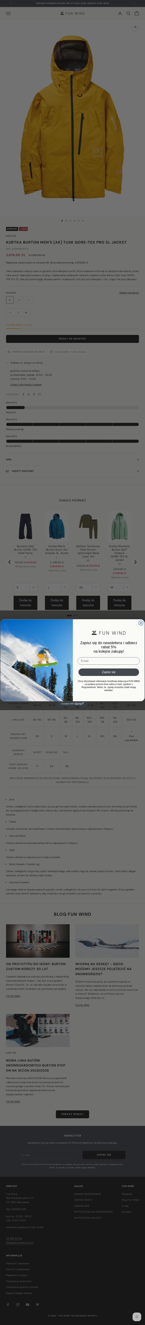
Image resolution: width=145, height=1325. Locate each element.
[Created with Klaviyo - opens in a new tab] (72, 704)
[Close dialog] (141, 623)
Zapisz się (109, 672)
